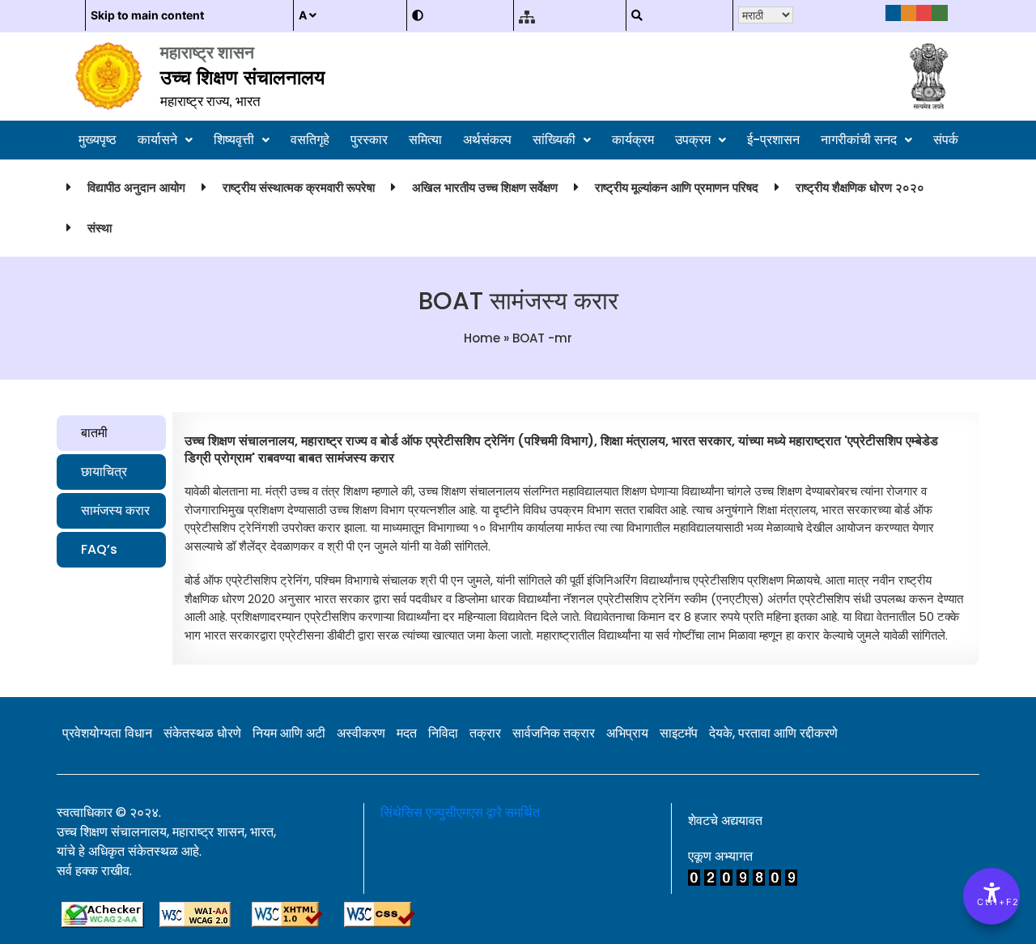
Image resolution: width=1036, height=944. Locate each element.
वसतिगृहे (310, 139)
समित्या (425, 139)
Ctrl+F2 (992, 902)
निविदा (443, 733)
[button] (165, 140)
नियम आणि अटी (289, 733)
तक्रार (485, 733)
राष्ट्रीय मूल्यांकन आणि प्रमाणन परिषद (676, 187)
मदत (407, 733)
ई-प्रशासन (773, 139)
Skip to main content (147, 15)
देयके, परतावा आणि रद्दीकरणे (773, 733)
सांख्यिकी (554, 139)
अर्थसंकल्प (487, 139)
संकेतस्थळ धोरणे (202, 733)
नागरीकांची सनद (859, 139)
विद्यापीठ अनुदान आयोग (136, 187)
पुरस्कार (369, 139)
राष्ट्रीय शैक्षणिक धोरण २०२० (860, 187)
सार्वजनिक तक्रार (553, 733)
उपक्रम (693, 139)
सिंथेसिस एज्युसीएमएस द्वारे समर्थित (460, 812)
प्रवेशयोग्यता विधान (107, 733)
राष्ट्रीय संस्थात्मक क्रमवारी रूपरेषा (299, 187)
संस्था (99, 227)
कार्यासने (157, 139)
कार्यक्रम (633, 139)
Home (482, 338)
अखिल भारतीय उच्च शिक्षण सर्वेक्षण (485, 187)
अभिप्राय (627, 733)
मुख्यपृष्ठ (98, 139)
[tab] (111, 433)
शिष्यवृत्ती (234, 139)
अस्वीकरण (361, 733)
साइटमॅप (679, 733)
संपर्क (945, 139)
